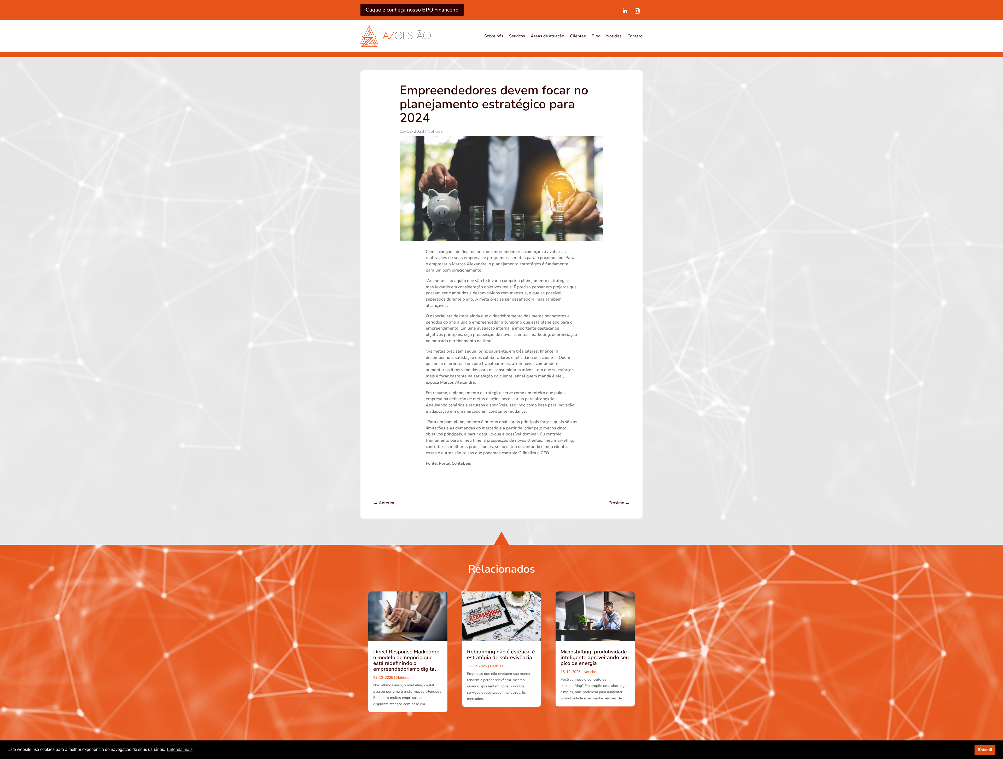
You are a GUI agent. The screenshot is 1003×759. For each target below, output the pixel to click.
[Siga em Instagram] (637, 11)
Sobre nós (493, 36)
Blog (596, 36)
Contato (635, 36)
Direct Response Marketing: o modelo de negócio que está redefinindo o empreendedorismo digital (406, 660)
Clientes (578, 36)
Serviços (517, 36)
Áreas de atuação (547, 36)
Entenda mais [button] (180, 749)
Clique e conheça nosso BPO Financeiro (412, 9)
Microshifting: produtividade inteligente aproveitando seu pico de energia (595, 657)
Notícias (614, 36)
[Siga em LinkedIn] (625, 11)
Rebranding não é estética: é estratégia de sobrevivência (501, 654)
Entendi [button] (985, 750)
